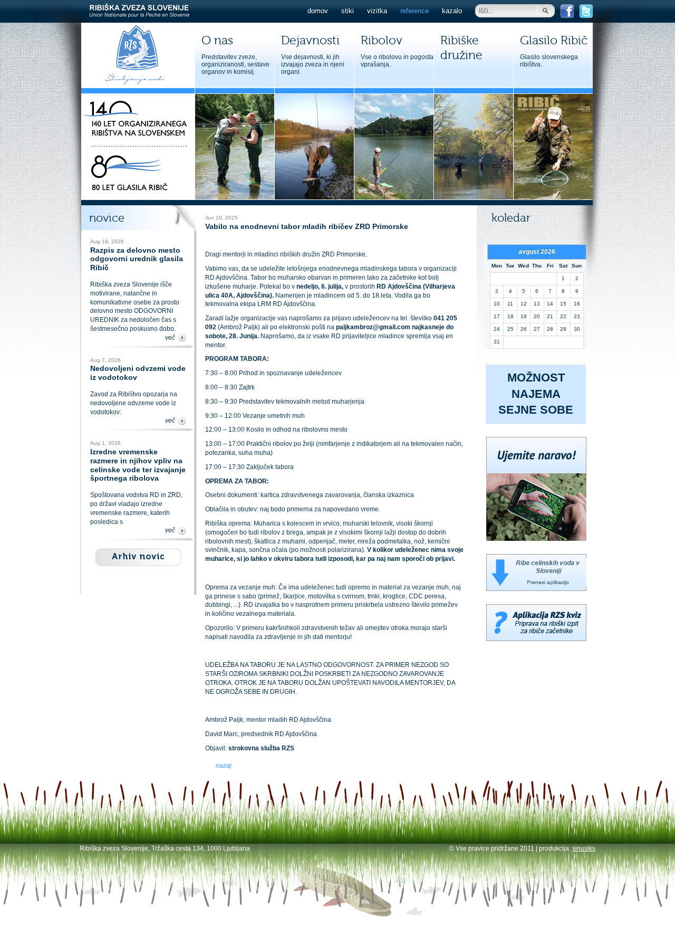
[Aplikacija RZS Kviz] (536, 639)
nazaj (224, 765)
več (170, 337)
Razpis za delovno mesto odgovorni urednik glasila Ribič (136, 259)
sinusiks (583, 848)
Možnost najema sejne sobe (535, 394)
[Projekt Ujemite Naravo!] (536, 538)
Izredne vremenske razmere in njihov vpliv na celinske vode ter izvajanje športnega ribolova (138, 464)
